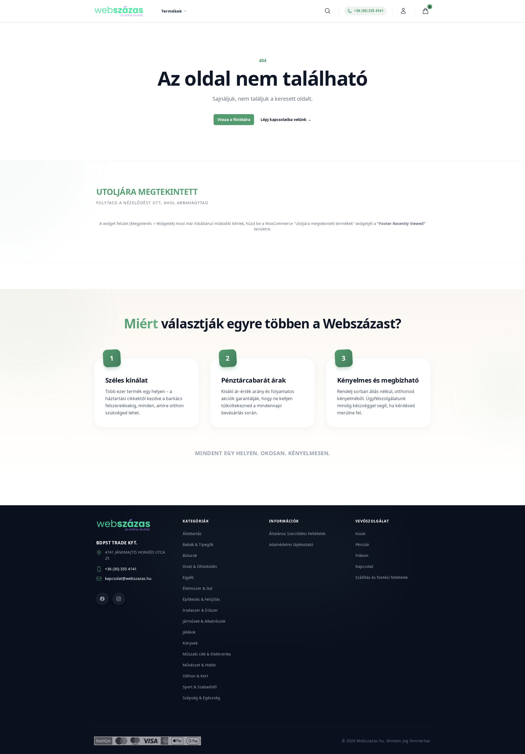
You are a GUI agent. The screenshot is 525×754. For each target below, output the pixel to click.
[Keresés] (327, 10)
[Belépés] (403, 10)
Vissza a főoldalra (233, 119)
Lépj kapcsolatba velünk (286, 119)
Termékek (171, 11)
